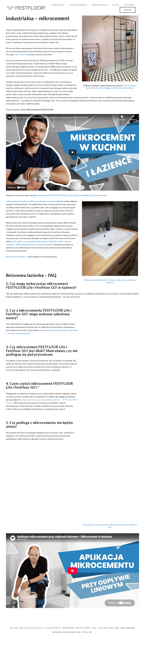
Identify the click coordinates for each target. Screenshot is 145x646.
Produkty (58, 5)
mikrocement (21, 54)
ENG (78, 632)
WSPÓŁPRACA (100, 5)
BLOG (116, 5)
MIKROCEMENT (78, 5)
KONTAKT (130, 5)
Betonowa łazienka (15, 256)
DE (90, 632)
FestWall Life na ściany (90, 195)
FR (84, 632)
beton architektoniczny (27, 628)
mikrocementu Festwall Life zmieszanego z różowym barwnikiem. (111, 86)
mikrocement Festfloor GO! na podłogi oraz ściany (31, 201)
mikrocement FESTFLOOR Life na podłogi (58, 195)
